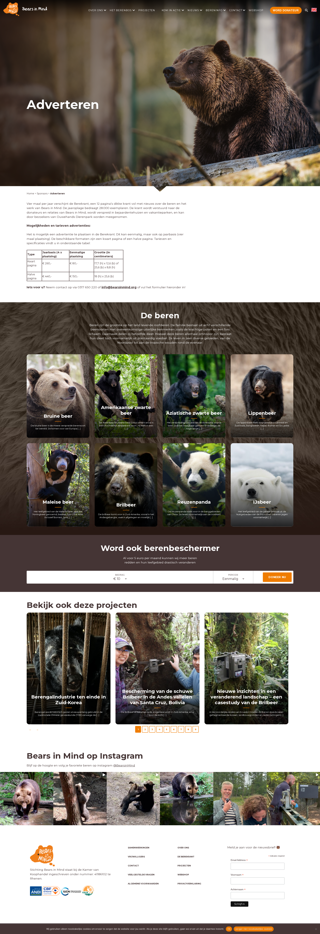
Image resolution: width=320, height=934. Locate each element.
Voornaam (237, 874)
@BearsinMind (124, 765)
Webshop (256, 10)
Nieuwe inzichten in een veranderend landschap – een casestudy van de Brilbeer (246, 696)
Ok (229, 929)
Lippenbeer (262, 413)
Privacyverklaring (189, 883)
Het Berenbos (121, 10)
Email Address (239, 860)
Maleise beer (58, 502)
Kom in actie (171, 10)
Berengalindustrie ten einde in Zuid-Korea (68, 699)
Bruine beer (58, 416)
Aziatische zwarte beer (194, 413)
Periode (233, 574)
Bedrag (120, 574)
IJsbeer (262, 502)
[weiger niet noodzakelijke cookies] (316, 929)
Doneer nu (277, 577)
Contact (235, 10)
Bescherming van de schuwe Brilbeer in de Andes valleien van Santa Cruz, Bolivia (157, 696)
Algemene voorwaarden (143, 883)
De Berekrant (186, 856)
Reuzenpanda (194, 502)
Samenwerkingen (138, 847)
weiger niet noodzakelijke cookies (253, 929)
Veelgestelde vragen (141, 874)
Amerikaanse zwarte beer (126, 410)
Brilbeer (126, 505)
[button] (26, 798)
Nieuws (193, 10)
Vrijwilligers (136, 856)
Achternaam (238, 889)
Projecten (146, 10)
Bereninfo (214, 10)
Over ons (95, 10)
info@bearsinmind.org (119, 287)
